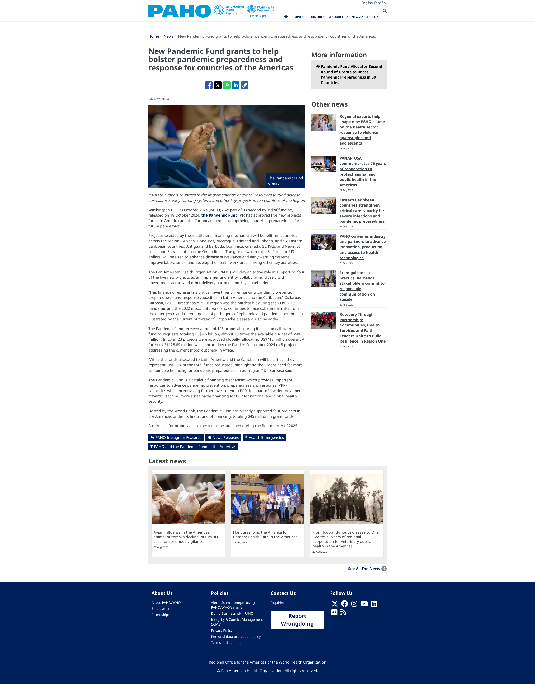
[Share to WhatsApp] (227, 85)
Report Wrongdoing (297, 619)
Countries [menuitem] (316, 17)
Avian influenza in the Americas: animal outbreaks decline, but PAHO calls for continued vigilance (186, 537)
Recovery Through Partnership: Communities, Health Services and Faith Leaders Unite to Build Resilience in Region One (363, 328)
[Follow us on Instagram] (354, 605)
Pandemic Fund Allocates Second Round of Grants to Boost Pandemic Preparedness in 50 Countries (351, 74)
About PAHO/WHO (166, 602)
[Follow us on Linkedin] (374, 605)
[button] (244, 85)
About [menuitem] (371, 17)
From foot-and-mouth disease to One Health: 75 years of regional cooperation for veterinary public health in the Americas (345, 539)
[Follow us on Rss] (343, 613)
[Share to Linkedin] (235, 85)
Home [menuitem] (286, 17)
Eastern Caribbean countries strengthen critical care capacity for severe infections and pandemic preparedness (362, 210)
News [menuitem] (356, 17)
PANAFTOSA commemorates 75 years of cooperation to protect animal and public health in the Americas (363, 172)
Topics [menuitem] (298, 17)
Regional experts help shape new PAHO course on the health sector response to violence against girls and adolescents (362, 130)
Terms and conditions (228, 642)
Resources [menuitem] (336, 17)
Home (153, 36)
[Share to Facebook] (209, 85)
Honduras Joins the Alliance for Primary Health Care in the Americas (265, 534)
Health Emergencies (266, 437)
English (367, 2)
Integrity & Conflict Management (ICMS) (237, 622)
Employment (162, 608)
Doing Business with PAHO (232, 613)
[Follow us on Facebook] (344, 605)
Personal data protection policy (236, 636)
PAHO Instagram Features (178, 437)
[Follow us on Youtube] (364, 605)
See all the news (364, 568)
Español (380, 2)
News (168, 36)
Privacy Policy (221, 630)
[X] (334, 605)
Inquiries (278, 602)
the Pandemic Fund (219, 215)
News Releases (226, 437)
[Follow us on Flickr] (334, 613)
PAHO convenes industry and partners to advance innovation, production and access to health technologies (363, 247)
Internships (161, 614)
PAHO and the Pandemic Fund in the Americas (195, 446)
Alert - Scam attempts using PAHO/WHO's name (233, 605)
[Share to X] (218, 85)
